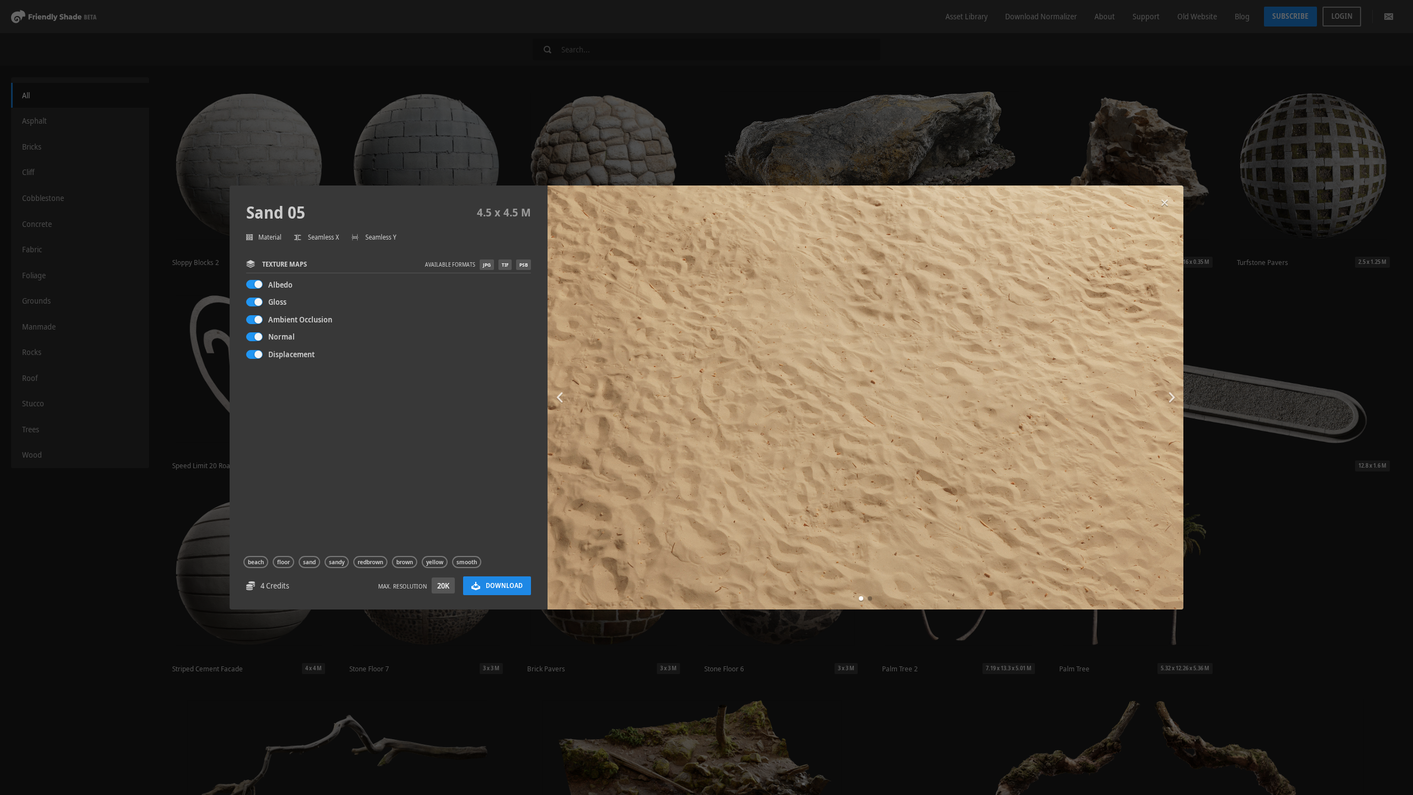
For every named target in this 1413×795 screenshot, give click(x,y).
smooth (466, 562)
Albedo (280, 284)
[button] (861, 598)
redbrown (370, 562)
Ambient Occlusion (300, 319)
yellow (434, 562)
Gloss (277, 301)
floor (283, 562)
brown (404, 562)
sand (309, 562)
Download (504, 585)
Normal (281, 336)
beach (256, 562)
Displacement (291, 354)
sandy (336, 562)
